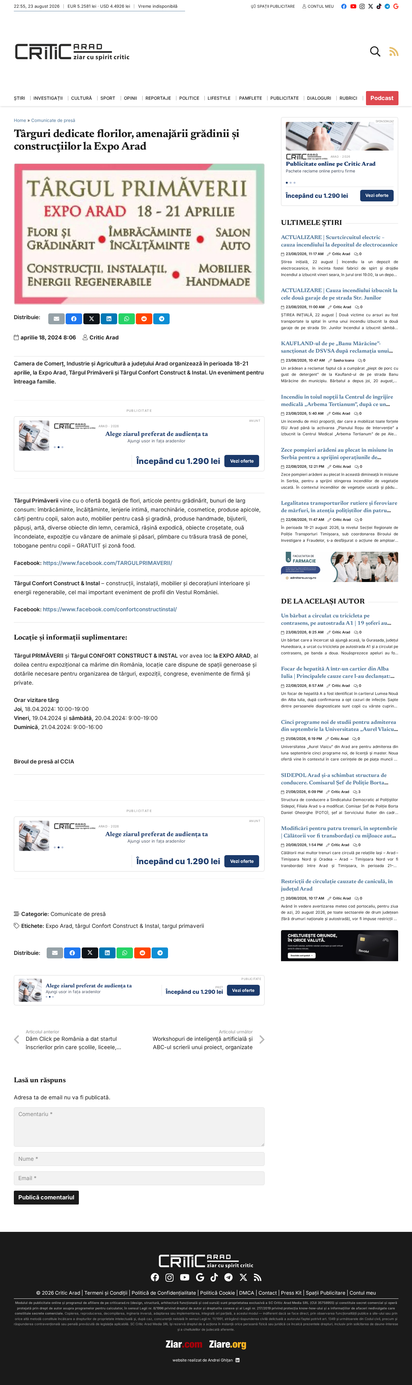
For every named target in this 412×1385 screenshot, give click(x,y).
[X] (370, 6)
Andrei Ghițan (220, 1360)
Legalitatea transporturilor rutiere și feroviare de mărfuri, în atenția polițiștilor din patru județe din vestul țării (339, 511)
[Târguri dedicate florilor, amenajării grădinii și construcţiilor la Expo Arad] (139, 168)
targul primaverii (183, 926)
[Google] (395, 6)
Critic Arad (104, 337)
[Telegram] (387, 6)
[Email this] (56, 318)
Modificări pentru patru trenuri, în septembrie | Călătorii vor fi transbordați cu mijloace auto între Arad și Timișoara (339, 836)
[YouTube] (353, 6)
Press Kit (291, 1293)
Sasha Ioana (343, 360)
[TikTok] (379, 6)
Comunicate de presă (53, 120)
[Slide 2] (59, 447)
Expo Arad (59, 926)
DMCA (246, 1293)
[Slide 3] (62, 447)
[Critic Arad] (72, 51)
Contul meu (363, 1293)
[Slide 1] (55, 447)
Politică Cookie (217, 1293)
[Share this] (74, 318)
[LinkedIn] (237, 1360)
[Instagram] (362, 7)
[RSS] (257, 1277)
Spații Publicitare (325, 1293)
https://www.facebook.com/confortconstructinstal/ (109, 609)
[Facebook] (344, 6)
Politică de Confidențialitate (164, 1293)
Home (20, 120)
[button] (375, 51)
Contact (267, 1293)
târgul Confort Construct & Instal (117, 926)
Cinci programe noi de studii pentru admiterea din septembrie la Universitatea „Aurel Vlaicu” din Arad (339, 730)
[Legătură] (393, 51)
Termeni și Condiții (105, 1293)
